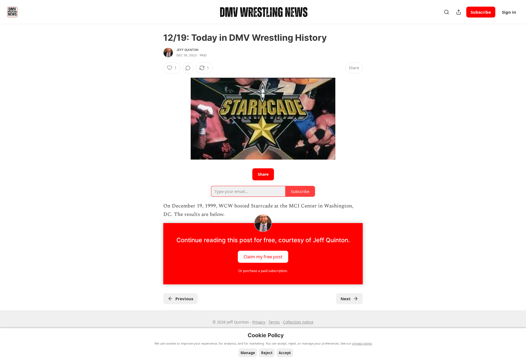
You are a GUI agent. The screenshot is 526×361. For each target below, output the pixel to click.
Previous (184, 298)
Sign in (509, 12)
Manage (248, 352)
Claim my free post (263, 257)
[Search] (446, 12)
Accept (285, 352)
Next (346, 298)
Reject (267, 352)
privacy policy (362, 343)
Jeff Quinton (187, 50)
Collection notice (298, 322)
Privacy (258, 322)
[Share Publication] (458, 12)
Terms (274, 322)
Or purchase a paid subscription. (263, 270)
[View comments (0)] (187, 67)
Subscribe (481, 12)
